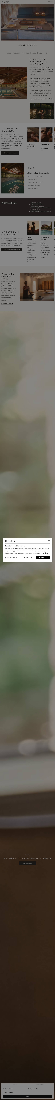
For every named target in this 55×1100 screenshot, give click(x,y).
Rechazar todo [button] (28, 557)
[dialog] (27, 550)
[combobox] (49, 541)
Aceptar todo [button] (43, 557)
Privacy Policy (44, 553)
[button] (11, 557)
